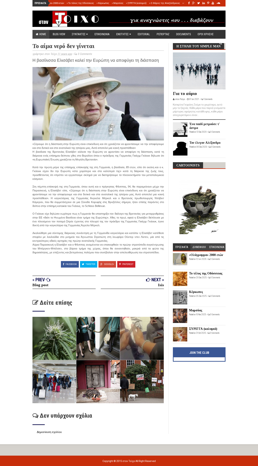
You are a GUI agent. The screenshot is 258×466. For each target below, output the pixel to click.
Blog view (59, 34)
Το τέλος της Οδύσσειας (80, 3)
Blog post (40, 285)
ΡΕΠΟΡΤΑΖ (163, 34)
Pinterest (127, 264)
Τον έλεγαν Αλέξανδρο (204, 142)
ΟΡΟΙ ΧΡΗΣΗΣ (206, 34)
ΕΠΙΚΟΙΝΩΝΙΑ (102, 34)
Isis (161, 285)
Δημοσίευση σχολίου (49, 432)
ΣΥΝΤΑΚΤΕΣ (79, 34)
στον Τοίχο (129, 461)
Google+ (109, 264)
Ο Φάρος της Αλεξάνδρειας (164, 3)
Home (42, 34)
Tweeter (90, 264)
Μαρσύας (117, 3)
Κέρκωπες (103, 3)
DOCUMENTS (183, 34)
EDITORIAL (144, 34)
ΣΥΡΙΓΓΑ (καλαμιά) (136, 3)
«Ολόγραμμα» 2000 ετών (50, 3)
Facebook (71, 264)
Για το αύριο (185, 93)
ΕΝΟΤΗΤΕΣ (122, 34)
